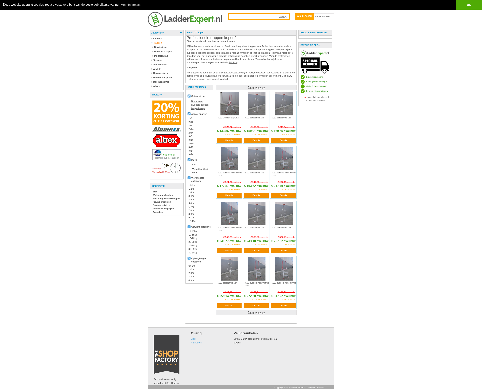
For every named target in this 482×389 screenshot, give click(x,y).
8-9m (191, 214)
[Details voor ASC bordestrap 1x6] (256, 213)
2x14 (191, 129)
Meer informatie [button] (131, 4)
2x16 (191, 132)
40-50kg (192, 252)
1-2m (191, 189)
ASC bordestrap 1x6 (254, 228)
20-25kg (192, 242)
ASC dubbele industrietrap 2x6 (257, 284)
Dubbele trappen (200, 105)
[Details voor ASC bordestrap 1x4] (284, 103)
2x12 (191, 125)
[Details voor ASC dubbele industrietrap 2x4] (284, 158)
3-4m (191, 196)
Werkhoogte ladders (163, 195)
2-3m (191, 192)
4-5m (191, 199)
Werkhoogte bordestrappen (166, 198)
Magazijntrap (198, 108)
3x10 (191, 140)
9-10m (191, 217)
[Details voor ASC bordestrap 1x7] (229, 268)
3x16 (191, 154)
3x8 (190, 136)
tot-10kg (192, 231)
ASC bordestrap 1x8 (281, 228)
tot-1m (191, 185)
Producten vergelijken (163, 208)
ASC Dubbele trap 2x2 (228, 118)
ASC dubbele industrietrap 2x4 (284, 174)
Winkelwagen (304, 16)
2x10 (191, 122)
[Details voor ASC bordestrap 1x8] (284, 213)
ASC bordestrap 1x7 (227, 283)
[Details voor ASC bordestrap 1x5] (256, 158)
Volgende (260, 87)
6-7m (191, 207)
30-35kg (192, 249)
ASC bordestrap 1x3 (254, 118)
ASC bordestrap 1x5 (254, 173)
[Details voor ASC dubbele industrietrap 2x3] (229, 158)
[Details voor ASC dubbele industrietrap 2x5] (229, 213)
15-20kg (192, 238)
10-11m (192, 221)
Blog (155, 192)
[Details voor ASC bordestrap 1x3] (256, 103)
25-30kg (192, 245)
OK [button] (469, 4)
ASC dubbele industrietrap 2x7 (284, 284)
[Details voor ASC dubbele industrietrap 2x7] (284, 268)
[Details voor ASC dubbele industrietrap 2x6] (256, 268)
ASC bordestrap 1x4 (281, 118)
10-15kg (192, 234)
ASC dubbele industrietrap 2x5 (230, 229)
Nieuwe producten (162, 202)
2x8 (190, 118)
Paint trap (233, 62)
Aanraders (158, 212)
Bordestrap (197, 101)
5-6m (191, 203)
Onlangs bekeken (161, 205)
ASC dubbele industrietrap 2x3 (230, 174)
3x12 (191, 147)
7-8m (191, 210)
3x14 (191, 150)
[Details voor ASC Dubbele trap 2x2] (229, 103)
